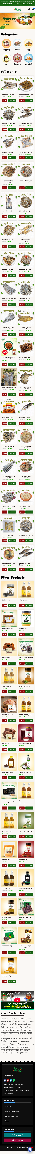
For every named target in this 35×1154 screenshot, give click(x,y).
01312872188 (7, 4)
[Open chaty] (30, 1149)
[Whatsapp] (14, 1080)
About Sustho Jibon (13, 1013)
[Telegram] (11, 1080)
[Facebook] (5, 1080)
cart (5, 100)
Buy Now (12, 100)
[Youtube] (8, 1080)
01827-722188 (27, 4)
